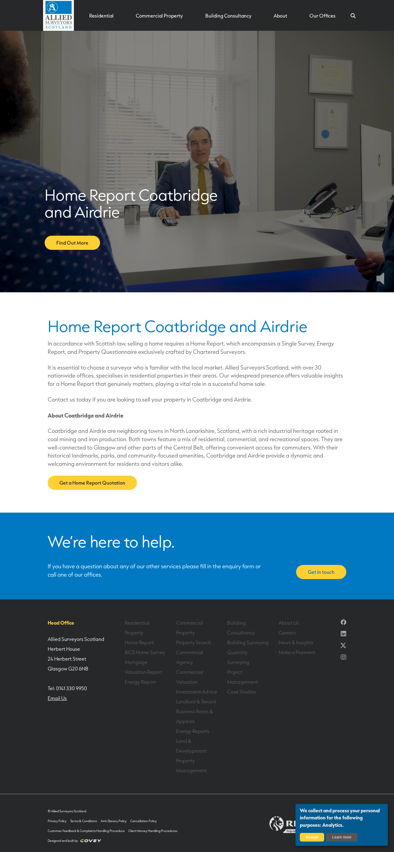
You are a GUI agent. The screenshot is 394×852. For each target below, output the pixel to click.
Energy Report (140, 682)
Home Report (139, 642)
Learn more (342, 837)
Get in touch (321, 572)
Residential (101, 16)
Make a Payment (297, 652)
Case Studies (241, 692)
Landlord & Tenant (196, 701)
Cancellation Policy (143, 821)
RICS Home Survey (145, 652)
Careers (287, 633)
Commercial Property (159, 16)
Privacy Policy (57, 821)
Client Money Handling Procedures (152, 831)
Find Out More (72, 243)
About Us (289, 623)
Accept (312, 837)
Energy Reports (193, 731)
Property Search (193, 642)
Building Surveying (248, 642)
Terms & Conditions (83, 821)
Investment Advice (196, 692)
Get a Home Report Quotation (92, 483)
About (280, 16)
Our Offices (322, 16)
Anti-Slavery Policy (114, 821)
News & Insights (296, 642)
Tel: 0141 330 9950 (67, 688)
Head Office (61, 623)
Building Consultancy (228, 16)
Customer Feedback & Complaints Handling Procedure (86, 831)
